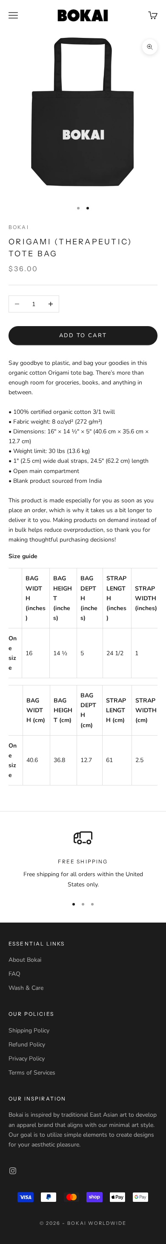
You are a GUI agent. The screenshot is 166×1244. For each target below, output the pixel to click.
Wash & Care (26, 988)
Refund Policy (27, 1044)
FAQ (14, 974)
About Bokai (25, 960)
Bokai (19, 227)
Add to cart (83, 335)
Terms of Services (32, 1073)
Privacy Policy (27, 1059)
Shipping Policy (29, 1030)
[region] (83, 858)
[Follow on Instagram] (13, 1171)
